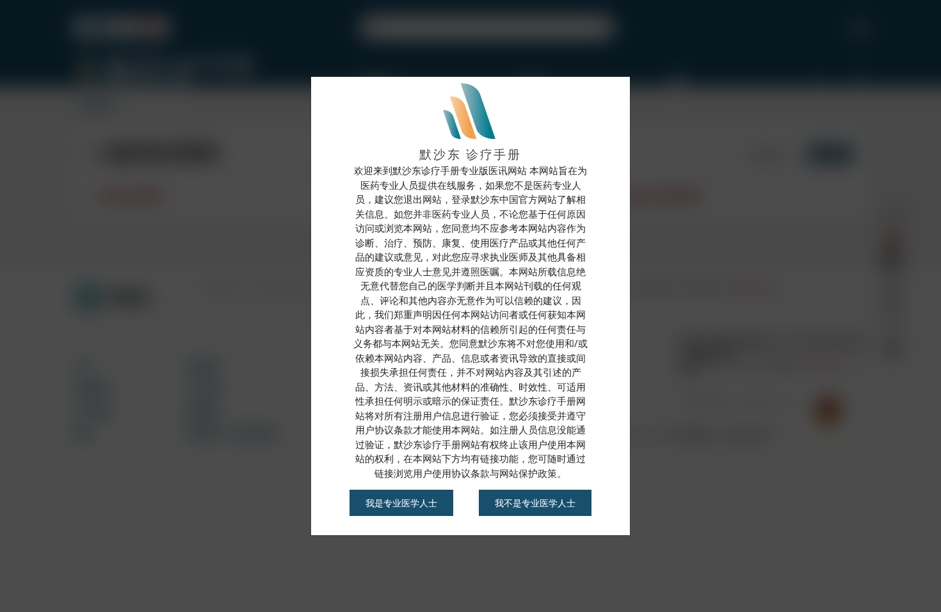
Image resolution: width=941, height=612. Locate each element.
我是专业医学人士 (401, 503)
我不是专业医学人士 (535, 503)
